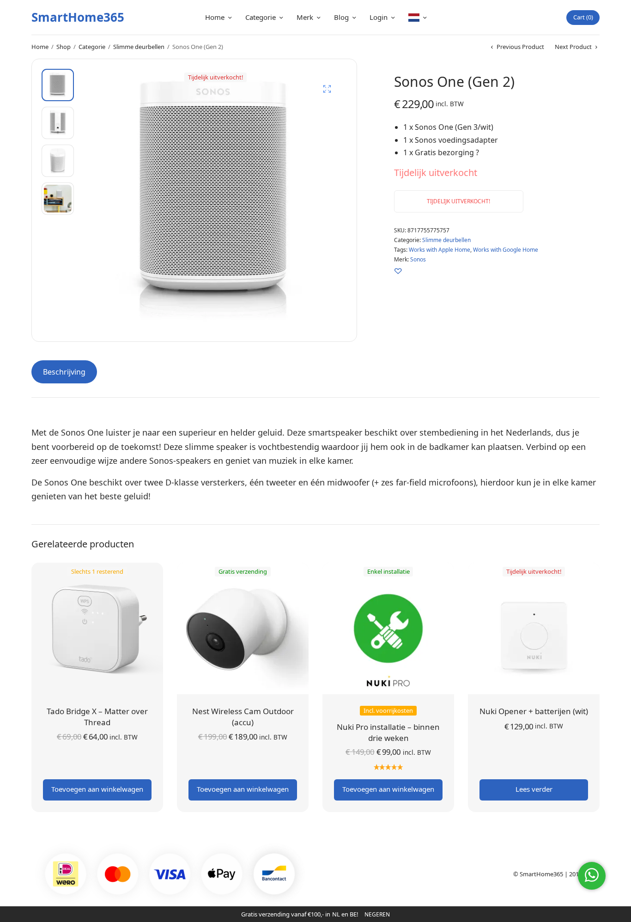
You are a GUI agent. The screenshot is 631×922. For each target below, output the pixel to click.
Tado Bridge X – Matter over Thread (97, 717)
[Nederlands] (417, 17)
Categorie (260, 17)
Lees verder (534, 789)
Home (214, 17)
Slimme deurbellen (138, 46)
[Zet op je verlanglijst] (398, 271)
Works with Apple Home (439, 250)
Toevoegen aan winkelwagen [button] (97, 789)
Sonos (418, 259)
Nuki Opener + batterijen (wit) (533, 711)
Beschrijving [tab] (64, 372)
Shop (63, 46)
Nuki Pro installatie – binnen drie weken (388, 732)
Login (379, 17)
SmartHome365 (77, 17)
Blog (341, 17)
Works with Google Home (505, 250)
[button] (327, 89)
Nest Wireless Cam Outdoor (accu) (243, 717)
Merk (305, 17)
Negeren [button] (377, 914)
